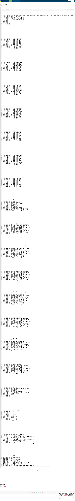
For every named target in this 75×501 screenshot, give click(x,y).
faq (13, 495)
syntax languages (8, 495)
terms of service (12, 496)
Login (69, 1)
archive (12, 495)
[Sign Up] (60, 498)
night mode (18, 495)
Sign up (73, 1)
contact (28, 496)
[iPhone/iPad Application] (34, 492)
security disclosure (17, 496)
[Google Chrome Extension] (30, 492)
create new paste (2, 495)
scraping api (23, 495)
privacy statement (2, 496)
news (27, 495)
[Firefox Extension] (32, 492)
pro (28, 495)
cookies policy (7, 496)
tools (15, 495)
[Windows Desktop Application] (36, 492)
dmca (21, 496)
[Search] (19, 1)
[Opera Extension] (42, 492)
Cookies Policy (65, 495)
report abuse (24, 496)
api (21, 495)
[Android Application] (38, 492)
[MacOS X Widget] (40, 492)
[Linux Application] (44, 492)
